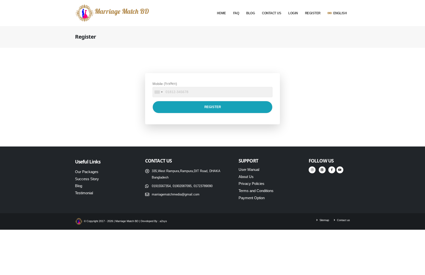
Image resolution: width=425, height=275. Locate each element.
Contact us (271, 13)
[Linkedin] (322, 169)
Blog (250, 13)
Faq (236, 13)
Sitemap (324, 220)
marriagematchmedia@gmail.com (175, 194)
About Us (246, 177)
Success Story (87, 179)
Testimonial (84, 193)
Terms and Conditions (256, 191)
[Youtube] (339, 169)
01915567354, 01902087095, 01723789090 (182, 186)
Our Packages (86, 172)
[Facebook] (331, 169)
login (293, 13)
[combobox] (158, 92)
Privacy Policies (251, 183)
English (340, 13)
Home (221, 13)
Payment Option (252, 198)
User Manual (249, 169)
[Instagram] (312, 169)
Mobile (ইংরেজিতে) (164, 84)
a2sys (163, 221)
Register (312, 13)
